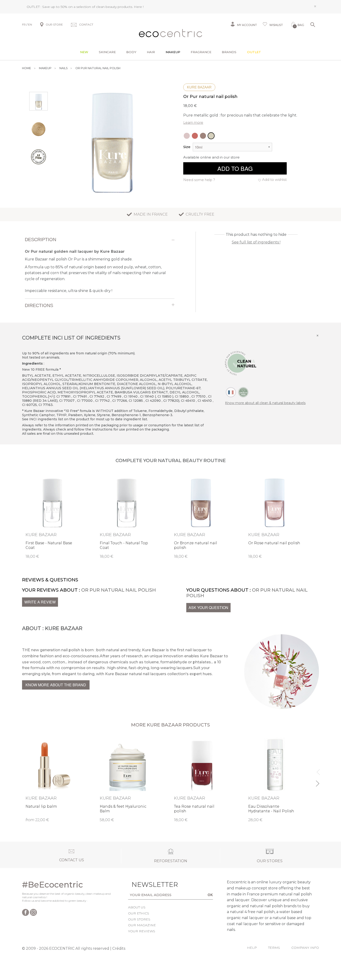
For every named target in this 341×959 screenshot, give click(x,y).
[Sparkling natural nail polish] (194, 135)
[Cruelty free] (243, 392)
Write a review (40, 602)
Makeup (173, 52)
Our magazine (142, 925)
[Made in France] (231, 392)
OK (210, 894)
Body (131, 52)
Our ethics (138, 913)
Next (317, 781)
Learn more (193, 122)
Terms (274, 948)
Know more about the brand (56, 684)
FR (24, 24)
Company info (305, 948)
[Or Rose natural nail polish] (186, 135)
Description (40, 239)
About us (136, 907)
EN (30, 24)
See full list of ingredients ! (256, 242)
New (84, 52)
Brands (229, 52)
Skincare (107, 52)
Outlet (254, 52)
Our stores (139, 919)
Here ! (139, 7)
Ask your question (208, 607)
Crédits (118, 948)
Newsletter (148, 884)
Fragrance (201, 52)
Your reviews (141, 931)
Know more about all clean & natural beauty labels (265, 403)
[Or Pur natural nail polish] (211, 135)
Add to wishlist (274, 179)
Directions (39, 305)
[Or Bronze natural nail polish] (202, 135)
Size (186, 147)
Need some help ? (199, 180)
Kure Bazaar (199, 87)
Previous (317, 770)
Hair (151, 52)
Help (252, 948)
